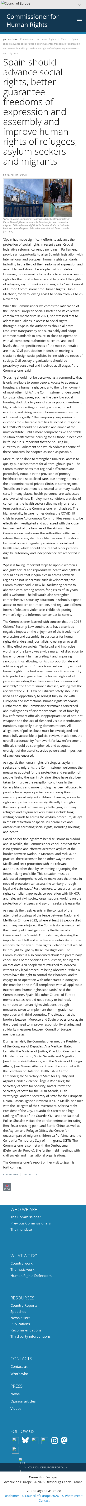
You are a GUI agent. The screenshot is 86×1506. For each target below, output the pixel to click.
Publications (20, 1324)
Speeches (18, 1311)
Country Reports (23, 1305)
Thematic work (22, 1269)
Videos (15, 1408)
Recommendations (25, 1330)
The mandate (21, 1229)
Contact (44, 1500)
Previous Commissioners (30, 1223)
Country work (21, 1263)
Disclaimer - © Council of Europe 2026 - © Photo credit (43, 1496)
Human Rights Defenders (31, 1275)
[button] (43, 4)
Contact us (19, 1366)
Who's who (19, 1373)
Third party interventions (30, 1336)
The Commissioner (25, 1217)
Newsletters (20, 1317)
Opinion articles (23, 1401)
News (15, 1394)
